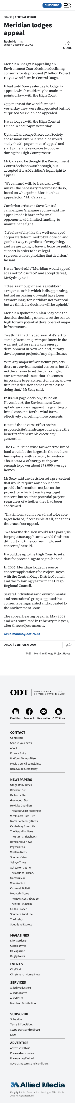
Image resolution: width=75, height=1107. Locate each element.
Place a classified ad (22, 1058)
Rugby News (17, 956)
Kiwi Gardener (18, 941)
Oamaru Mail (17, 878)
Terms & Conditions (21, 1025)
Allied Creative (18, 993)
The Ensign (16, 919)
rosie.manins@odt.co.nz (22, 634)
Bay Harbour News (21, 842)
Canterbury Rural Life (22, 826)
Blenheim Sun (18, 790)
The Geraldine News (21, 831)
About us (15, 748)
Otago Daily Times (21, 785)
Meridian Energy (43, 654)
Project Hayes (62, 654)
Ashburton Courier (20, 868)
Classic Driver (18, 946)
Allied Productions (20, 988)
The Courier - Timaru (22, 873)
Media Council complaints (25, 764)
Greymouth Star (19, 800)
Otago (8, 17)
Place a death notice (22, 1053)
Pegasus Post (17, 847)
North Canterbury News (24, 821)
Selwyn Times (18, 863)
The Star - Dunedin (21, 904)
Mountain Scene (19, 894)
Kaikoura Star (18, 795)
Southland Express (21, 925)
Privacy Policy (18, 753)
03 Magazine (17, 951)
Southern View (18, 857)
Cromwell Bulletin (20, 888)
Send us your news (21, 743)
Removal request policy (24, 769)
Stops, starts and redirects (25, 1030)
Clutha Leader (18, 909)
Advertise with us (20, 1048)
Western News (18, 852)
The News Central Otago (24, 899)
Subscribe (52, 5)
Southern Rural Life (21, 914)
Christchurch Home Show (25, 975)
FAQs (13, 1035)
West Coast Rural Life (22, 816)
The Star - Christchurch (23, 837)
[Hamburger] (67, 5)
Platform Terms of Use (23, 759)
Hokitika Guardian (21, 806)
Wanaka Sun (17, 883)
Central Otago (25, 17)
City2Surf (15, 969)
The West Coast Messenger (25, 811)
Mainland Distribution (23, 1003)
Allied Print (16, 998)
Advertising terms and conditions (29, 1064)
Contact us (16, 738)
